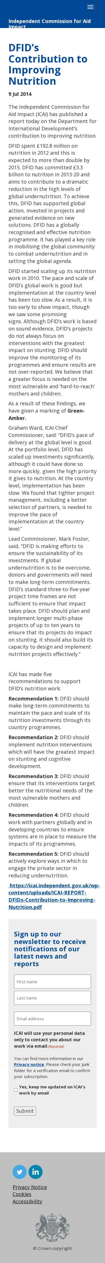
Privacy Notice (30, 1187)
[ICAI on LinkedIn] (36, 1172)
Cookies (22, 1194)
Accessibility (27, 1201)
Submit (25, 1110)
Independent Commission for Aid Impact (49, 23)
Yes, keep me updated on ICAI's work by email (52, 1089)
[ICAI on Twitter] (20, 1172)
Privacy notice (29, 1064)
